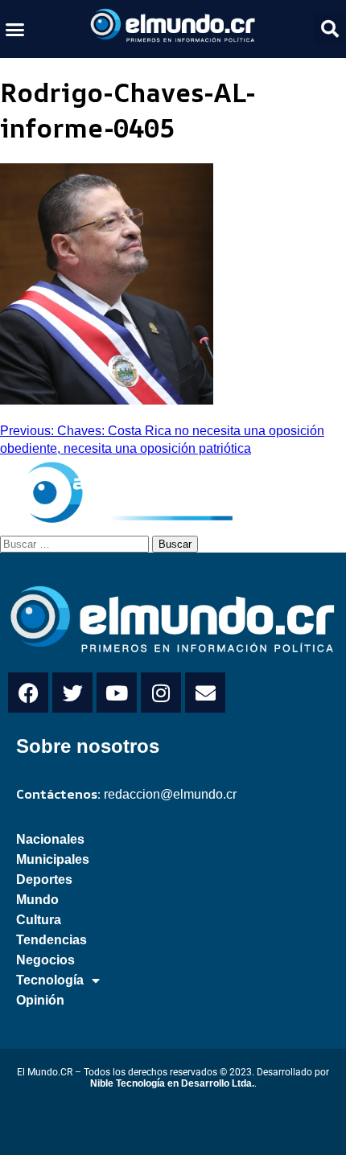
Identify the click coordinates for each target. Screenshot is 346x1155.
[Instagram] (161, 692)
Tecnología (50, 980)
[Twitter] (72, 692)
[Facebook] (28, 692)
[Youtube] (117, 692)
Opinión (40, 1000)
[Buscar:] (76, 543)
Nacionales (50, 839)
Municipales (52, 859)
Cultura (38, 920)
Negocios (45, 960)
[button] (15, 29)
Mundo (37, 899)
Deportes (44, 879)
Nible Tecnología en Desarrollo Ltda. (172, 1083)
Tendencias (51, 940)
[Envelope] (205, 692)
